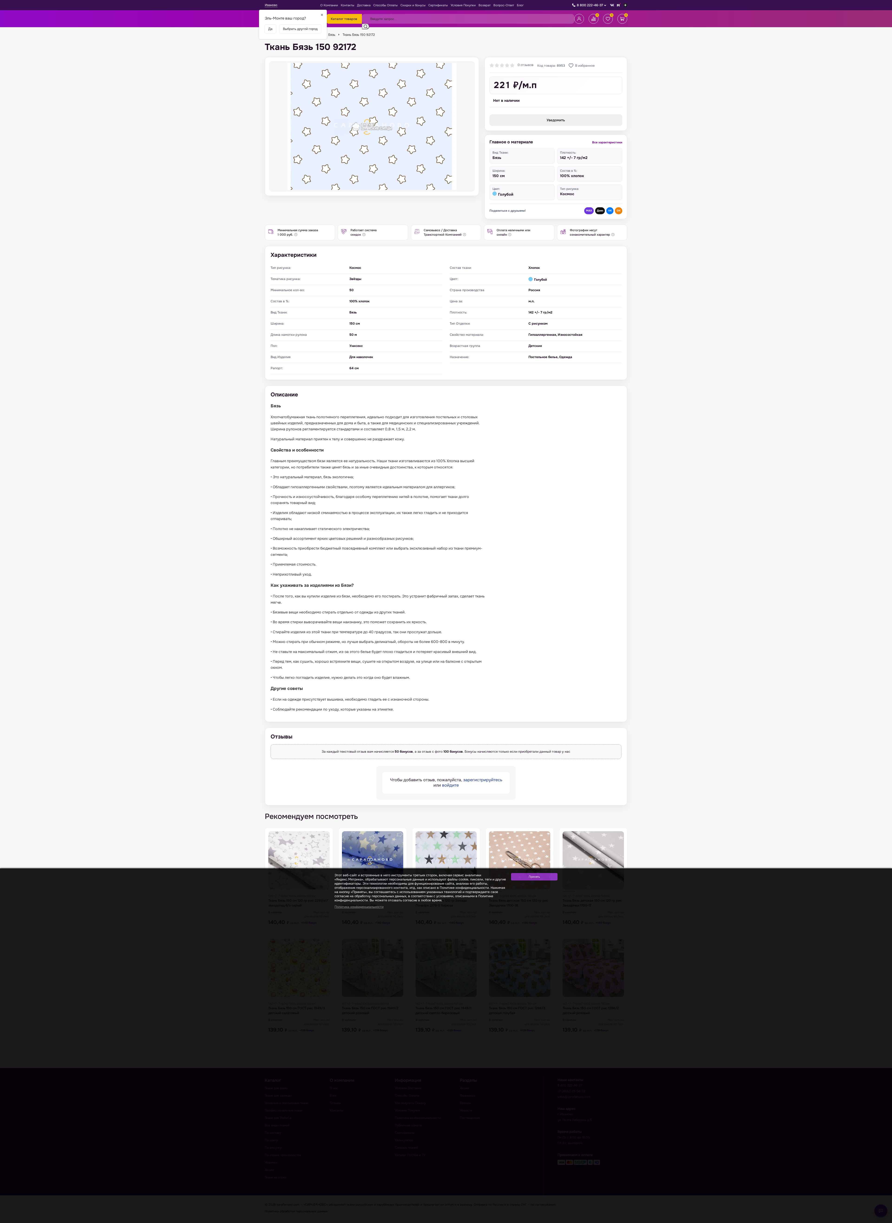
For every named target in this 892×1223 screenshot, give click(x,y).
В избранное (585, 65)
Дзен (600, 210)
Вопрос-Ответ (503, 5)
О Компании (329, 5)
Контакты (347, 5)
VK (610, 210)
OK (618, 210)
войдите (450, 785)
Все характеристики (607, 142)
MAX (589, 210)
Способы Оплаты (385, 5)
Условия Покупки (463, 5)
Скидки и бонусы (413, 5)
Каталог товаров (344, 19)
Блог (520, 5)
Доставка (364, 5)
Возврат (485, 5)
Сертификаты (438, 5)
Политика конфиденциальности (359, 907)
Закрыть (883, 1220)
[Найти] (365, 26)
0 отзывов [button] (526, 65)
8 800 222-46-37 (590, 5)
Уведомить (556, 120)
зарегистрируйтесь (482, 779)
